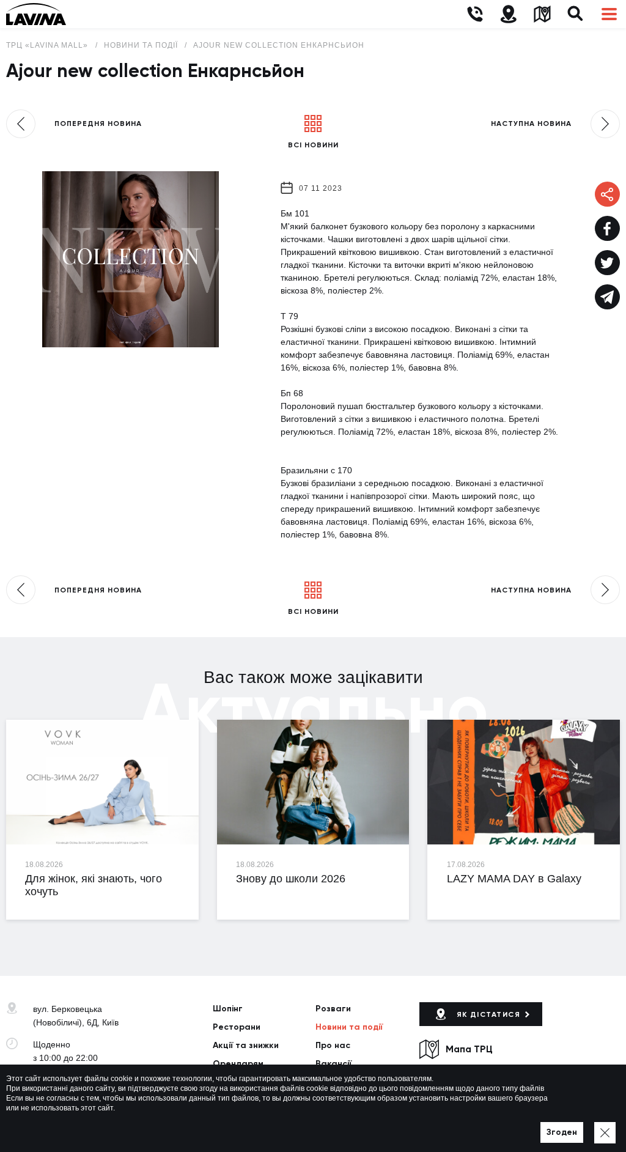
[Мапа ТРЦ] (542, 14)
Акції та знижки (246, 1045)
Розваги (333, 1008)
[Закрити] (605, 1132)
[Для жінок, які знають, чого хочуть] (102, 782)
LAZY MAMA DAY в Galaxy (514, 879)
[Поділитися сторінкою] (607, 228)
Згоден (562, 1132)
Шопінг (228, 1008)
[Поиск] (575, 14)
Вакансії (333, 1063)
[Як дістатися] (508, 14)
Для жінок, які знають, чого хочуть (93, 885)
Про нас (332, 1045)
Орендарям (238, 1063)
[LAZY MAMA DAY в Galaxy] (523, 782)
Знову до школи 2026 (290, 879)
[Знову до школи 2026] (313, 782)
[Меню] (609, 14)
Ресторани (236, 1027)
